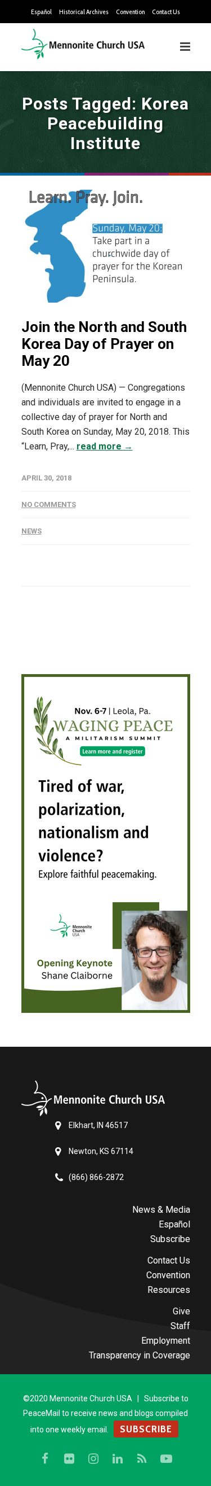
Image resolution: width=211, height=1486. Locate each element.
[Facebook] (45, 1459)
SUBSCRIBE (146, 1429)
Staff (180, 1326)
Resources (168, 1289)
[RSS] (142, 1459)
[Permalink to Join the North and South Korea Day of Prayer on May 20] (105, 246)
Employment (165, 1340)
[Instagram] (93, 1459)
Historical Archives (84, 11)
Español (41, 11)
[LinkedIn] (117, 1459)
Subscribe (170, 1239)
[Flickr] (69, 1459)
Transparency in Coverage (139, 1355)
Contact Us (166, 11)
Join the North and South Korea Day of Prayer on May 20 (104, 343)
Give (181, 1311)
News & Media (161, 1209)
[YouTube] (166, 1459)
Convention (130, 11)
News (31, 531)
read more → (105, 446)
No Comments (48, 504)
